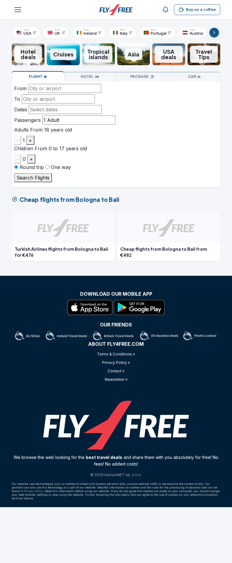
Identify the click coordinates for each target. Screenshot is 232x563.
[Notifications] (166, 10)
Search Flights (33, 178)
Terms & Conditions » (116, 354)
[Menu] (18, 10)
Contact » (116, 371)
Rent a (192, 76)
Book (35, 76)
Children (23, 148)
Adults (21, 130)
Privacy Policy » (116, 362)
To (17, 99)
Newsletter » (116, 379)
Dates (20, 110)
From (20, 88)
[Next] (214, 32)
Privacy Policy (33, 491)
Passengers (27, 120)
